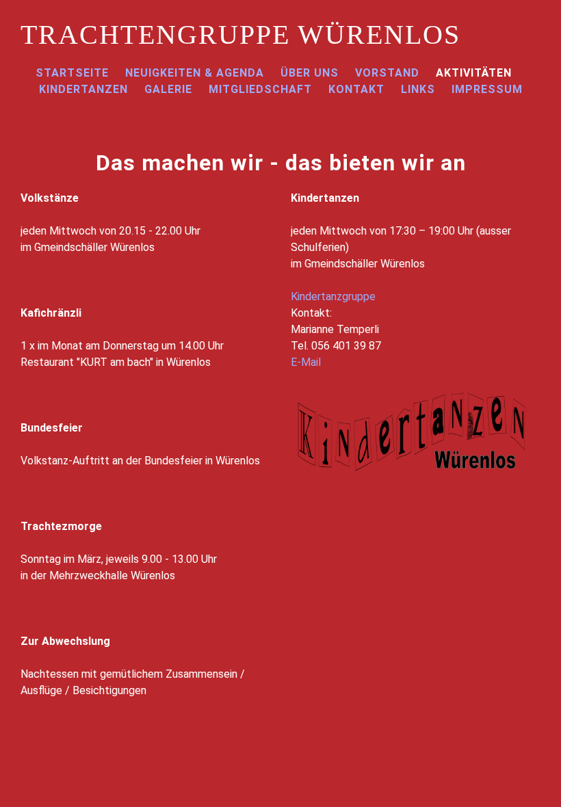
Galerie (168, 89)
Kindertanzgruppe (333, 296)
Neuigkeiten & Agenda (194, 72)
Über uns (309, 72)
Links (418, 89)
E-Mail (306, 362)
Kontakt (356, 89)
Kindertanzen (83, 89)
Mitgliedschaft (260, 89)
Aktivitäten (474, 72)
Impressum (487, 89)
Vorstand (387, 72)
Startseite (72, 72)
